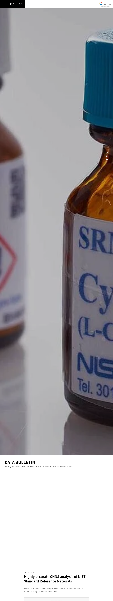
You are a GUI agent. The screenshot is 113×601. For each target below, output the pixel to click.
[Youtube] (107, 160)
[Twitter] (107, 153)
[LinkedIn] (107, 156)
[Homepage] (105, 4)
